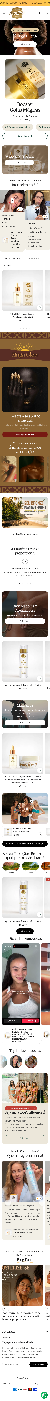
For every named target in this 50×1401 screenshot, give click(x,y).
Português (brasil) (23, 1378)
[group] (22, 832)
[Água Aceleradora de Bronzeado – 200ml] (22, 661)
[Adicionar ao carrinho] (39, 307)
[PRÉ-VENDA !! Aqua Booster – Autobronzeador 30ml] (5, 240)
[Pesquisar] (40, 13)
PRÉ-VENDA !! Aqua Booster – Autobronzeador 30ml (16, 238)
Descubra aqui (25, 136)
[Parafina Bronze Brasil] (17, 13)
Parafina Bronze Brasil (17, 1384)
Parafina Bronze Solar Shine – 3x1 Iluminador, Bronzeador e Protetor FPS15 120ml (31, 1221)
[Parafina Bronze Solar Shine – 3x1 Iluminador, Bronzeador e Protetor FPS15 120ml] (12, 1223)
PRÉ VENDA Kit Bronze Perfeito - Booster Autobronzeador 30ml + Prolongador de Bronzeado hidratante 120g (23, 780)
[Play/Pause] (37, 204)
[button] (22, 51)
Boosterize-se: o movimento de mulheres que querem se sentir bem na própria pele (21, 1316)
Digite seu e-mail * (12, 1364)
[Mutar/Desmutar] (35, 1021)
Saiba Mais (25, 931)
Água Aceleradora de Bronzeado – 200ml (23, 685)
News (6, 1309)
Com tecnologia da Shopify (37, 1384)
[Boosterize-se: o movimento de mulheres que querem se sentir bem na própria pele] (22, 1285)
